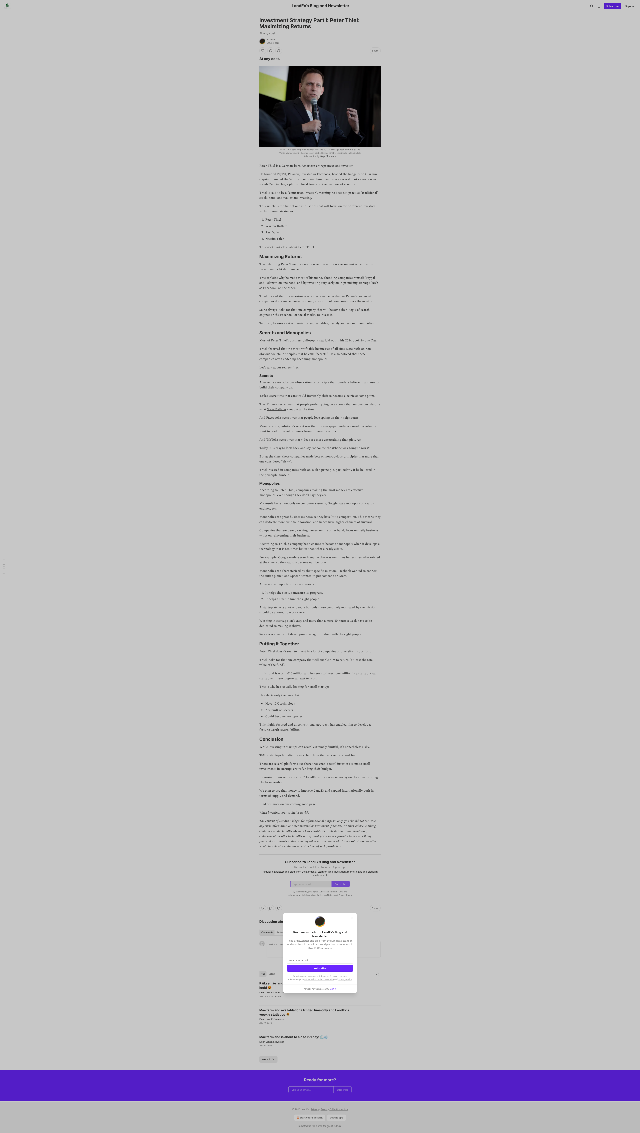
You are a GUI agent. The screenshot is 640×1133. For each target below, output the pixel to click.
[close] (352, 917)
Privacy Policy (345, 979)
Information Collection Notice (319, 979)
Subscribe (320, 968)
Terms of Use (336, 975)
